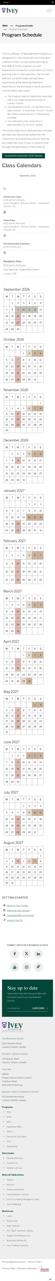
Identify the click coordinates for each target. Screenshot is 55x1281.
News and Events (15, 1189)
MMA (5, 25)
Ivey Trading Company (17, 1245)
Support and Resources (18, 1235)
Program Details (24, 25)
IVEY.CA (6, 2)
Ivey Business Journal (17, 1194)
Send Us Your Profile (17, 905)
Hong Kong (12, 1146)
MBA (9, 1117)
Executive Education (17, 1136)
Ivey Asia (6, 1069)
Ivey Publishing (14, 1204)
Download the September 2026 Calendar (23, 156)
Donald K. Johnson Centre (15, 1054)
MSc (9, 1122)
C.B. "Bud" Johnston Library (20, 1230)
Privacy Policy (8, 1268)
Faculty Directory (15, 1158)
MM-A (10, 1131)
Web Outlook (13, 1226)
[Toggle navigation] (49, 11)
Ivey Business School (12, 1038)
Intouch (10, 1184)
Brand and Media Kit (16, 1240)
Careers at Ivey (14, 1168)
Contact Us (12, 1163)
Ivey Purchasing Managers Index (23, 1199)
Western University (27, 1268)
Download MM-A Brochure (20, 915)
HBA (9, 1112)
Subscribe (38, 1008)
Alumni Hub (12, 1221)
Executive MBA (14, 1127)
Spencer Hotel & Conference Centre (20, 1092)
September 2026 (28, 176)
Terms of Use (34, 1262)
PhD (9, 1141)
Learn (9, 1216)
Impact (10, 1179)
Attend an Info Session (18, 910)
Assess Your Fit (15, 920)
